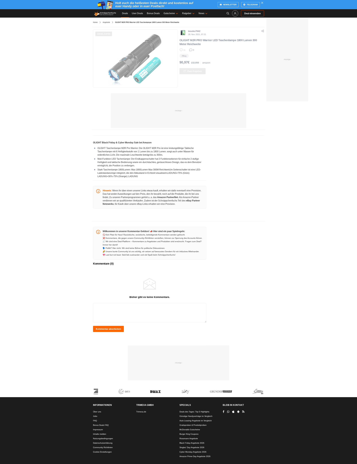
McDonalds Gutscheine (189, 429)
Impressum (98, 429)
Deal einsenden (252, 13)
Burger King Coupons (188, 434)
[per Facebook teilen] (223, 411)
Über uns (97, 412)
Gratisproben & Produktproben (193, 425)
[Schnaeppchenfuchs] (105, 13)
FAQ (95, 420)
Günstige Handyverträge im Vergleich (195, 416)
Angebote (106, 22)
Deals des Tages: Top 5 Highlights (194, 412)
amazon (206, 63)
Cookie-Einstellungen (102, 452)
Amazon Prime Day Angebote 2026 (194, 456)
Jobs (95, 416)
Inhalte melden (99, 434)
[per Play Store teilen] (238, 411)
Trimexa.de (141, 412)
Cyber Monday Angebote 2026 (192, 452)
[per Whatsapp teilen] (228, 411)
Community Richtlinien (103, 447)
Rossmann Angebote (188, 438)
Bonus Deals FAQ (101, 425)
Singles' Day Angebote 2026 (191, 447)
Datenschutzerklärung (102, 443)
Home (95, 22)
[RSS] (243, 411)
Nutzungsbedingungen (103, 438)
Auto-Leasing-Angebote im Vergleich (195, 420)
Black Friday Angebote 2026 (191, 443)
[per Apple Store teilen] (233, 411)
